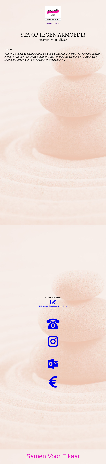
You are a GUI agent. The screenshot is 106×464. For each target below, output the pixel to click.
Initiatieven (53, 23)
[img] (53, 13)
